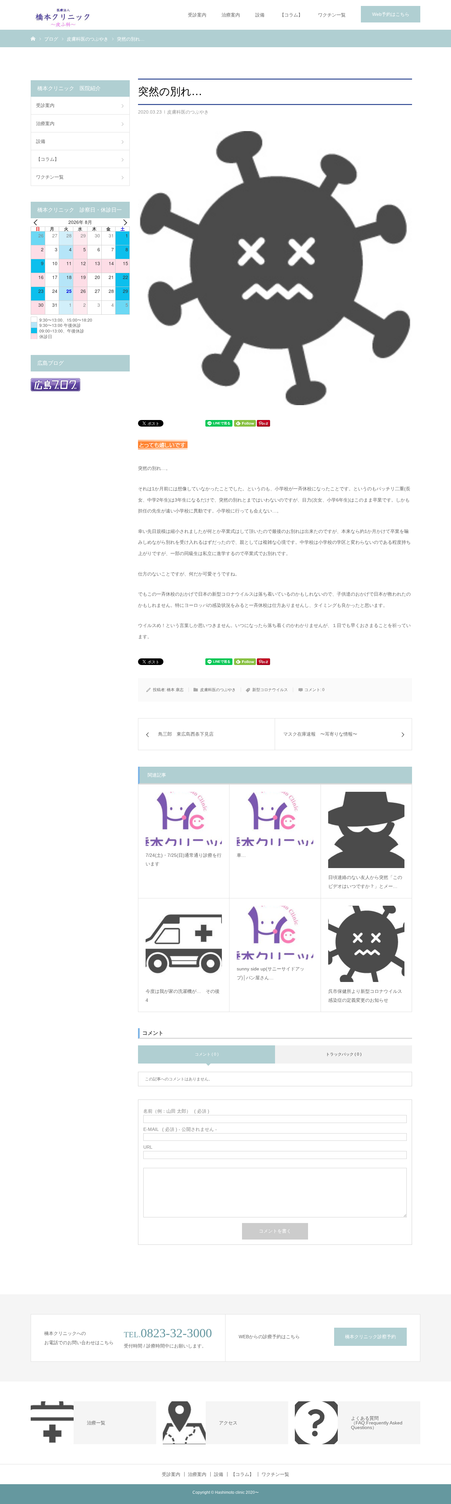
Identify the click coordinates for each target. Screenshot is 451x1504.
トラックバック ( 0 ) (344, 1054)
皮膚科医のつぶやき (188, 112)
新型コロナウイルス (270, 689)
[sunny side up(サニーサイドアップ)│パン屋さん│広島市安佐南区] (275, 933)
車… (241, 855)
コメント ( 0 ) (207, 1054)
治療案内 (231, 14)
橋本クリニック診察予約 (370, 1336)
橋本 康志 (175, 689)
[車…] (275, 819)
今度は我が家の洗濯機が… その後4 (183, 996)
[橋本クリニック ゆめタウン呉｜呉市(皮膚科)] (63, 15)
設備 (259, 14)
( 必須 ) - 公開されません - (180, 1129)
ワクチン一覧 (332, 14)
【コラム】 (291, 14)
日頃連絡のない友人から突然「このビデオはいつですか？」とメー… (365, 882)
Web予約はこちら (390, 14)
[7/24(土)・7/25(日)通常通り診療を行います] (184, 819)
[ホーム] (33, 38)
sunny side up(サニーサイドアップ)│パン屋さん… (270, 973)
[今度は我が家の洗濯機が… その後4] (184, 944)
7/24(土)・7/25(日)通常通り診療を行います (184, 860)
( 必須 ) (176, 1111)
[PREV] (37, 222)
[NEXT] (123, 222)
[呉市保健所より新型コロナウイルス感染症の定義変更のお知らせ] (366, 944)
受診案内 (197, 14)
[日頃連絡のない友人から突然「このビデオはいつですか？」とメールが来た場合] (366, 830)
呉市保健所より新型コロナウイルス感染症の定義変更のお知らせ (365, 996)
